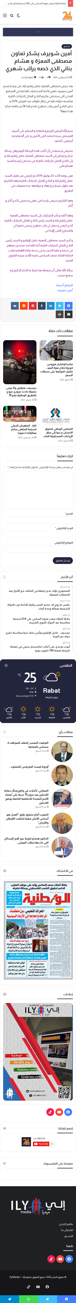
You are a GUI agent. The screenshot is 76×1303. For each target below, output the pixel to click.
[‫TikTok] (50, 1112)
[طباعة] (60, 314)
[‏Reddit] (24, 306)
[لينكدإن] (51, 306)
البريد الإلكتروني (64, 528)
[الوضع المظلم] (18, 17)
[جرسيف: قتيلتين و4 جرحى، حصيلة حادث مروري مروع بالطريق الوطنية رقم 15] (19, 362)
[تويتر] (60, 306)
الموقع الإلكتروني (64, 542)
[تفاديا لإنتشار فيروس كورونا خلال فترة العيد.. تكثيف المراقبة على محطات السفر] (56, 350)
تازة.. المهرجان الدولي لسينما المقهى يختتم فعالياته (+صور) (23, 429)
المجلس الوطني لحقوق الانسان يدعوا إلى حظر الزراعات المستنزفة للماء (58, 432)
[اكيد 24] (67, 15)
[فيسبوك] (68, 306)
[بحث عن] (12, 17)
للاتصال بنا (67, 1230)
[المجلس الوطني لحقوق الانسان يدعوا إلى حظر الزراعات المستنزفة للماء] (56, 415)
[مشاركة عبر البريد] (68, 314)
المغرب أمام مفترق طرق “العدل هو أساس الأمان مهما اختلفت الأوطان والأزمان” (27, 818)
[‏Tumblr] (42, 306)
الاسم (69, 513)
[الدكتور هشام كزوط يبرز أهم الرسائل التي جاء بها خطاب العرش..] (62, 847)
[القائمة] (5, 17)
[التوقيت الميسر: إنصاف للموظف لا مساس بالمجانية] (62, 751)
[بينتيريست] (33, 306)
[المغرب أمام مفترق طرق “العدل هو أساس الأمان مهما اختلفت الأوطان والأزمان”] (62, 823)
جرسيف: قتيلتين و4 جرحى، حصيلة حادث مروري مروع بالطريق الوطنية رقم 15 (20, 391)
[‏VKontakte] (15, 306)
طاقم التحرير (66, 1224)
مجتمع (67, 46)
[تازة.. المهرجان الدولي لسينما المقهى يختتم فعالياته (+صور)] (19, 414)
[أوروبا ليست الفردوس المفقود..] (62, 775)
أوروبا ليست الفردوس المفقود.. (29, 766)
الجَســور (68, 1236)
